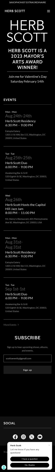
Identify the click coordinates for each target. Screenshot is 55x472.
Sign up (27, 369)
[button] (48, 11)
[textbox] (27, 358)
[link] (15, 11)
